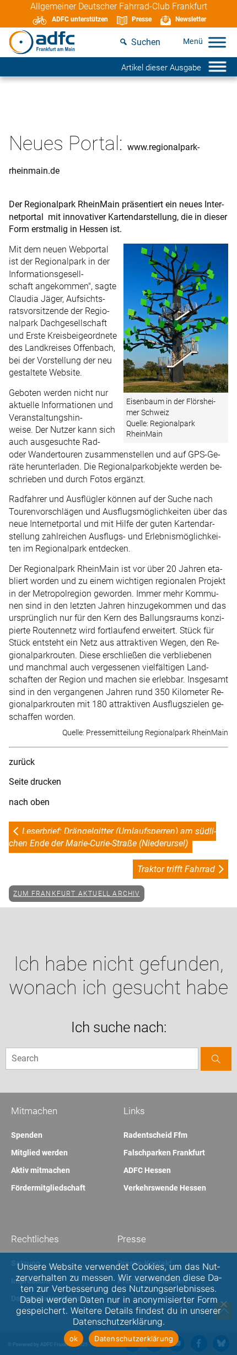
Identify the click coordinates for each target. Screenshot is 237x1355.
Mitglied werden (39, 1152)
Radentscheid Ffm (155, 1135)
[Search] (216, 1059)
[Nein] (223, 1303)
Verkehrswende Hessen (164, 1187)
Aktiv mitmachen (40, 1170)
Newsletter (190, 19)
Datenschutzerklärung (133, 1338)
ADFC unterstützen (80, 19)
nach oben (29, 802)
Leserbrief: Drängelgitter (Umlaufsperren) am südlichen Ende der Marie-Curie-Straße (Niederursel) (112, 837)
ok (73, 1338)
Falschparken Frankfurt (164, 1152)
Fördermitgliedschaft (48, 1187)
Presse (142, 19)
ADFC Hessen (147, 1170)
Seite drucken (35, 781)
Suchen (145, 42)
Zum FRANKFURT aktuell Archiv (76, 893)
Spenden (26, 1135)
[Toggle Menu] (217, 42)
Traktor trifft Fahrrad (176, 869)
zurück (22, 762)
